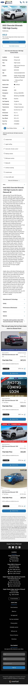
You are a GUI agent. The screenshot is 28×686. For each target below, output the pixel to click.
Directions (14, 639)
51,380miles (23, 356)
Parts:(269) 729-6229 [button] (15, 573)
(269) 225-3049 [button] (15, 594)
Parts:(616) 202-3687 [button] (15, 586)
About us (14, 611)
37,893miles (23, 402)
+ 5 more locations (14, 598)
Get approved (14, 615)
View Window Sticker (12, 128)
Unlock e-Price (15, 373)
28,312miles (23, 448)
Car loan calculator (14, 619)
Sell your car (14, 631)
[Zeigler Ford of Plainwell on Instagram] (19, 547)
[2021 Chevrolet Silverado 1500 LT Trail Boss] (14, 387)
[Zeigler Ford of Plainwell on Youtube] (15, 547)
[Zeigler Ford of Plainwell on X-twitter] (12, 547)
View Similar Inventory (14, 46)
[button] (20, 2)
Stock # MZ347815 (6, 398)
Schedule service (14, 627)
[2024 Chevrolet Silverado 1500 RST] (14, 433)
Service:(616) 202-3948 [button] (15, 584)
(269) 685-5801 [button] (15, 561)
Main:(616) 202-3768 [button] (15, 582)
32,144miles (23, 494)
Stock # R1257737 (6, 444)
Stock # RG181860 (6, 490)
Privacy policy (14, 623)
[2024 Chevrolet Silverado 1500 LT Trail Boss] (14, 478)
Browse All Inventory (14, 42)
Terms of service (14, 635)
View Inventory (14, 607)
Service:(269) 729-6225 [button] (15, 571)
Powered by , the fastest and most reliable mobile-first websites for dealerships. (14, 677)
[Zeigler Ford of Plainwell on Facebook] (9, 547)
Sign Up (14, 667)
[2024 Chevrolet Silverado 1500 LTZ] (14, 341)
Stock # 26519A (5, 352)
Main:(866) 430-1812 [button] (15, 569)
